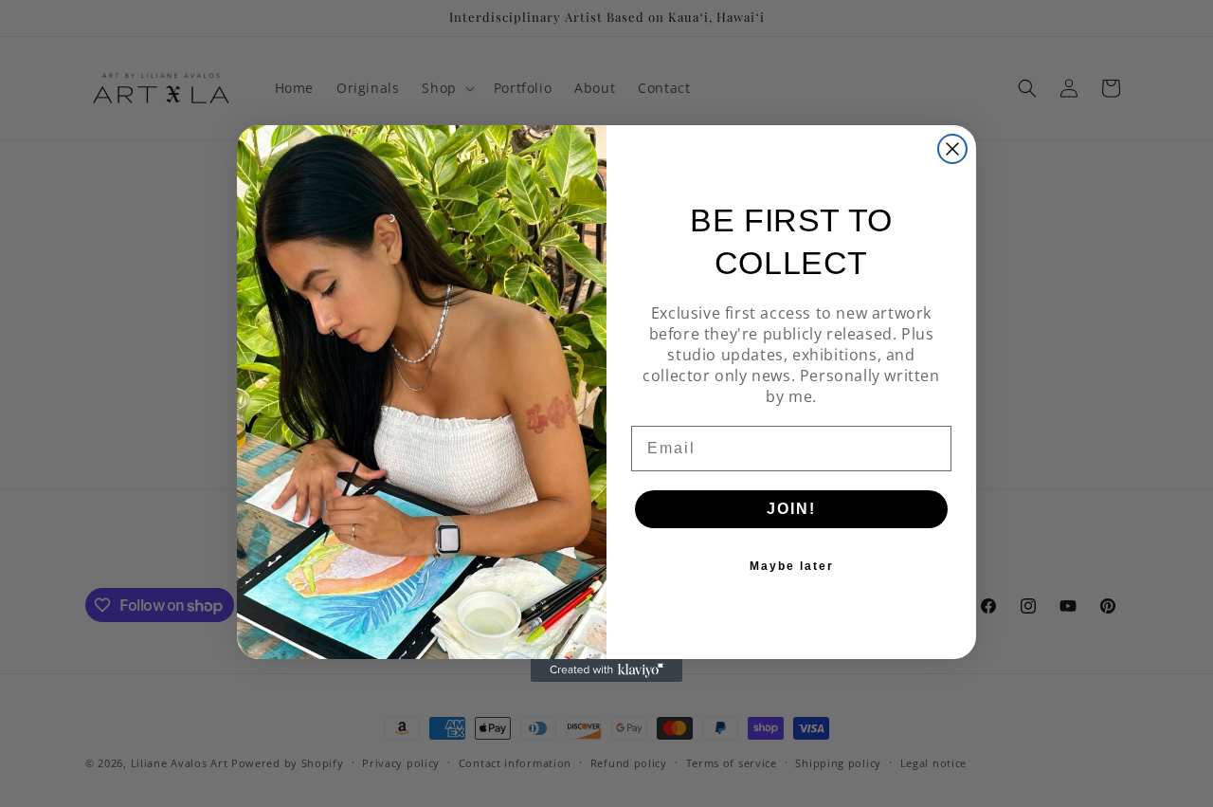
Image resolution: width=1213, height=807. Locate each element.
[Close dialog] (952, 149)
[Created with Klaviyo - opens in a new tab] (606, 670)
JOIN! (791, 509)
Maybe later (792, 566)
